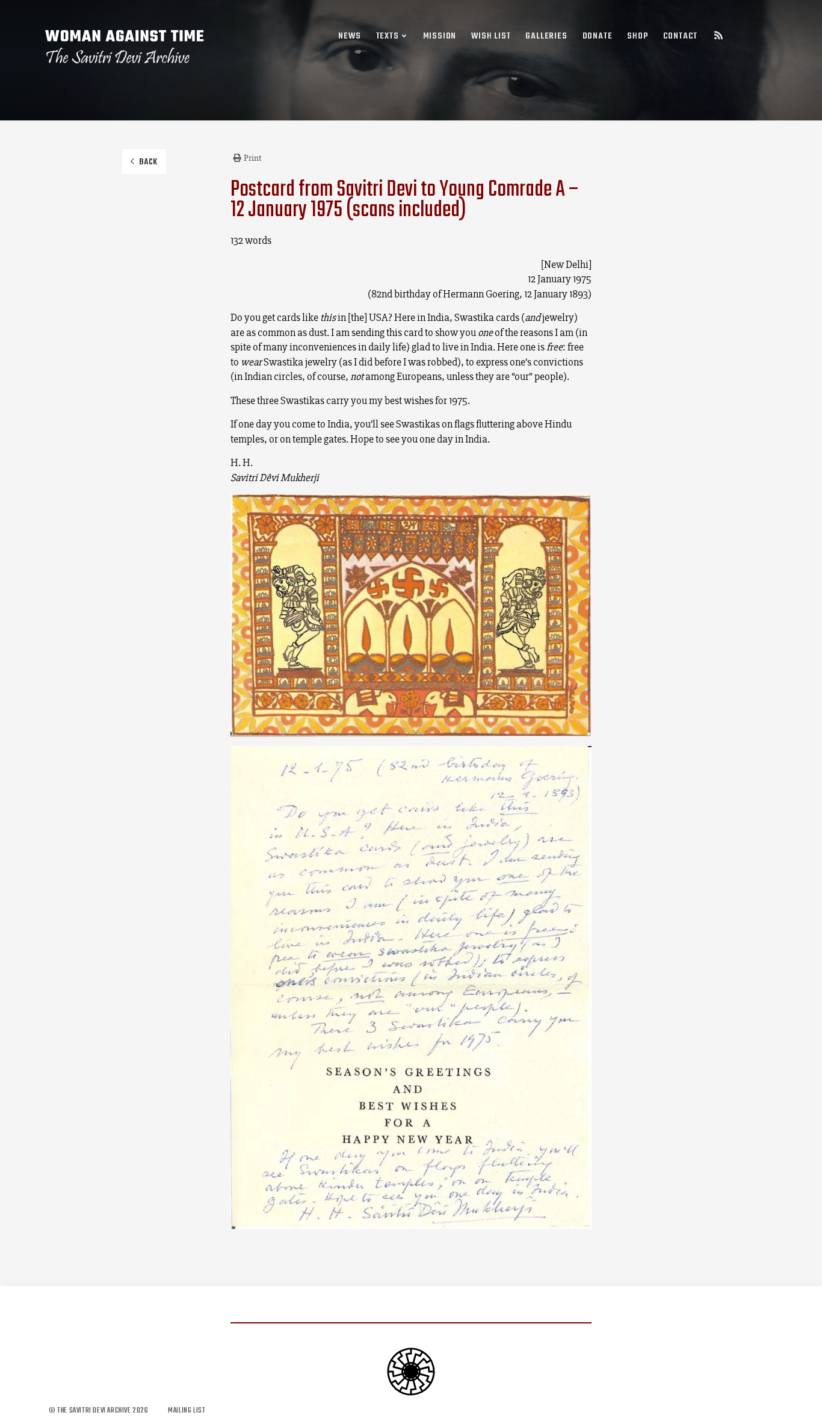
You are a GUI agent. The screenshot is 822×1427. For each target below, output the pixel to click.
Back (148, 162)
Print (252, 157)
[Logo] (125, 47)
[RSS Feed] (718, 37)
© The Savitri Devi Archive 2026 (99, 1410)
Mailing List (186, 1410)
